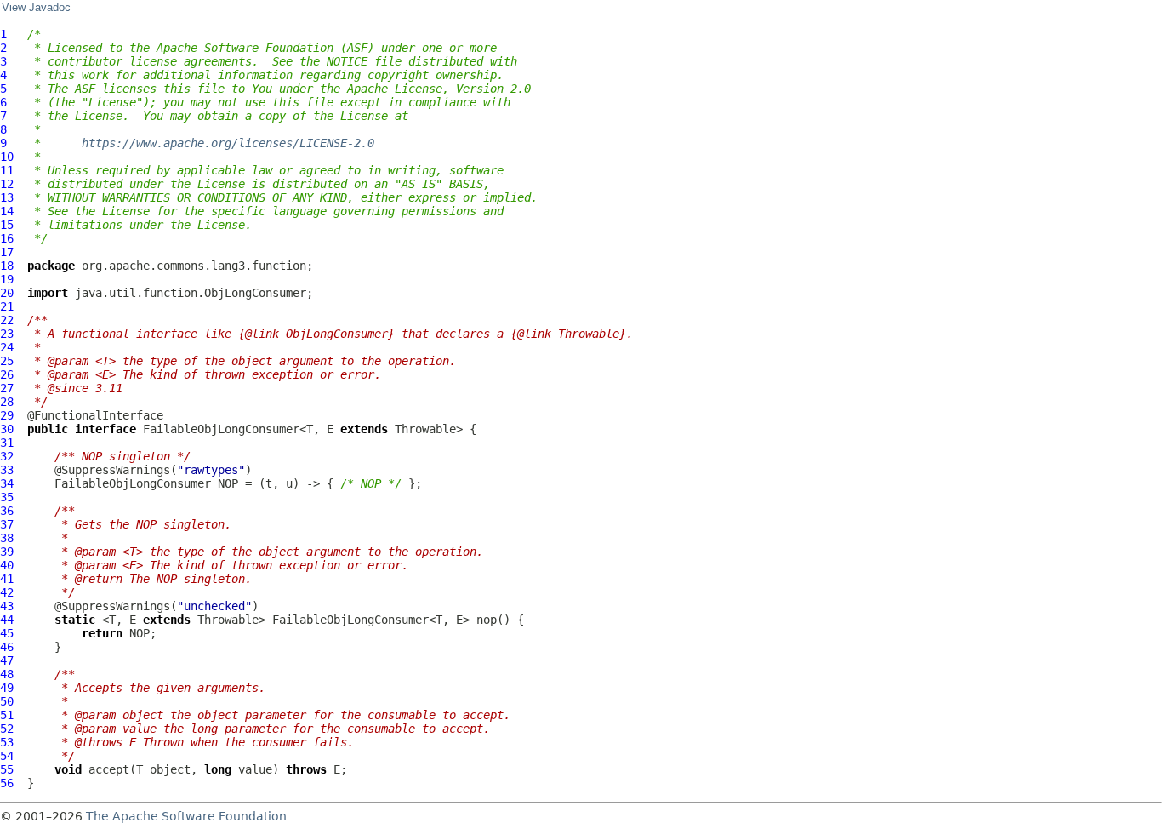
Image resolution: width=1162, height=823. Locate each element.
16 (7, 238)
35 (7, 497)
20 (7, 293)
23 (7, 333)
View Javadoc (36, 8)
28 (7, 402)
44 (7, 619)
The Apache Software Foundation (186, 816)
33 (7, 470)
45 (7, 633)
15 (7, 224)
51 (7, 715)
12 (7, 184)
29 (7, 415)
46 (7, 647)
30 (7, 429)
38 (7, 538)
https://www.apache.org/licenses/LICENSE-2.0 (228, 143)
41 (7, 579)
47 (7, 660)
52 (7, 728)
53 (7, 742)
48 (7, 674)
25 (7, 361)
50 (7, 701)
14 (7, 211)
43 (7, 606)
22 (7, 320)
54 (7, 756)
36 (7, 510)
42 (7, 592)
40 (7, 565)
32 (7, 456)
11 (7, 170)
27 (7, 388)
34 (7, 483)
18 (7, 265)
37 (7, 524)
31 (7, 442)
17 (7, 252)
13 (7, 197)
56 (7, 783)
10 (7, 156)
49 (7, 687)
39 (7, 551)
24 (7, 347)
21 (7, 306)
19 (7, 279)
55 (7, 769)
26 (7, 374)
